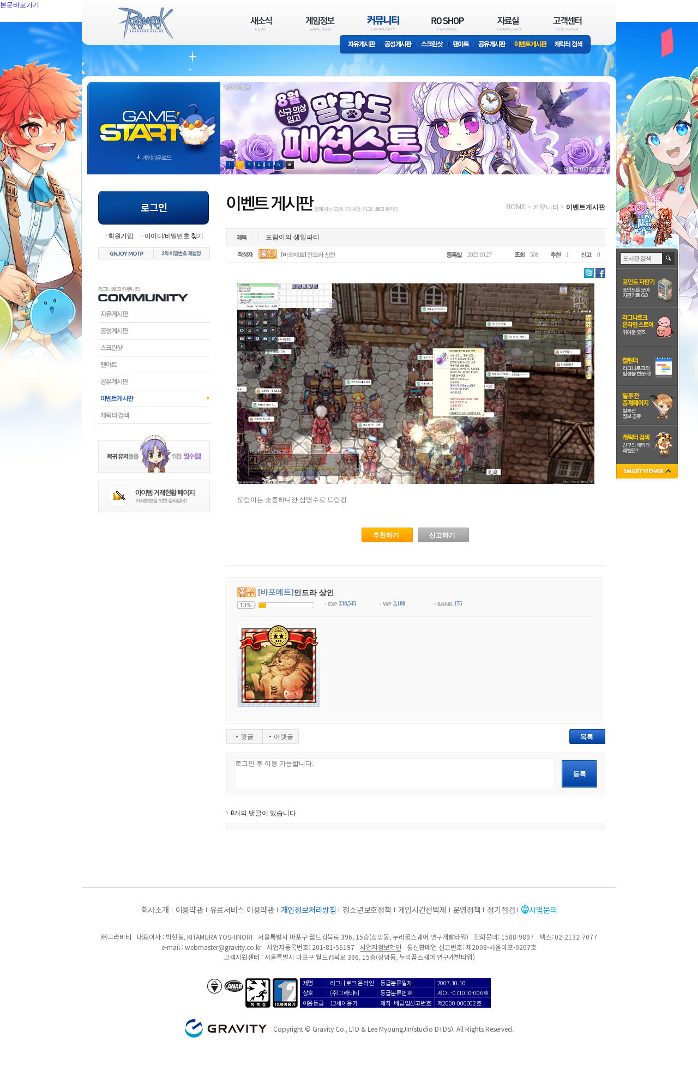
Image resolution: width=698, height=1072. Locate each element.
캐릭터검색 (154, 415)
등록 (579, 774)
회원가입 (120, 236)
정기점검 (501, 909)
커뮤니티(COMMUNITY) (383, 23)
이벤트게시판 (530, 45)
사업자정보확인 (380, 947)
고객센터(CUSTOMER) (567, 23)
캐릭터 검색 (572, 45)
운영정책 (467, 909)
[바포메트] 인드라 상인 (308, 254)
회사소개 (155, 909)
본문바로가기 (43, 29)
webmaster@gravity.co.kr (223, 947)
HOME (516, 207)
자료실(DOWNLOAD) (508, 23)
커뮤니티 (546, 207)
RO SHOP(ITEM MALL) (447, 23)
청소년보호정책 (366, 909)
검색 (669, 258)
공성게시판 (398, 45)
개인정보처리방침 (308, 909)
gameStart (153, 118)
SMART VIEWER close (648, 472)
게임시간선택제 (422, 909)
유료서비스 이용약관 (242, 909)
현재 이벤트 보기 (290, 165)
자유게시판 (360, 45)
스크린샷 (432, 45)
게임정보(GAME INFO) (320, 23)
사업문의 (543, 909)
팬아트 (461, 45)
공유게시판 (492, 45)
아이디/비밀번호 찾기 (174, 236)
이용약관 (189, 909)
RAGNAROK (145, 23)
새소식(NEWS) (261, 23)
